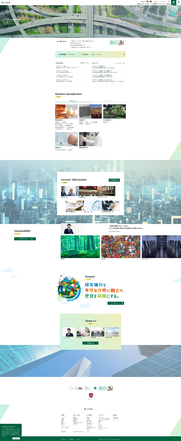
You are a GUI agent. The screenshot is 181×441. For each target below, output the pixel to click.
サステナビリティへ (23, 238)
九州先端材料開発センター (59, 128)
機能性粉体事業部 (58, 123)
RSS (88, 62)
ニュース (88, 431)
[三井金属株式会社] (7, 2)
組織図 (62, 422)
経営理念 (62, 418)
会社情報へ (89, 343)
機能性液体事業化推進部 (59, 127)
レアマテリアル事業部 (68, 123)
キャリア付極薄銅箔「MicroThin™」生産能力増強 (64, 76)
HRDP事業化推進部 (70, 127)
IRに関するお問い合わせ (90, 427)
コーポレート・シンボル (65, 426)
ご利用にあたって (64, 439)
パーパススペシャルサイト (77, 431)
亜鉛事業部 (81, 122)
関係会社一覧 (69, 128)
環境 (99, 422)
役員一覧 (62, 421)
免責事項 (88, 429)
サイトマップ (162, 1)
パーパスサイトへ (114, 303)
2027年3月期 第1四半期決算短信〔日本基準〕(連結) (101, 72)
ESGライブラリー (101, 429)
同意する (16, 438)
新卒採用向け (115, 417)
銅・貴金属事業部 (94, 122)
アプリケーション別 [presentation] (108, 100)
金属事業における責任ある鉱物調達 (78, 422)
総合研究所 (70, 149)
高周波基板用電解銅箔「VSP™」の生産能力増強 (64, 81)
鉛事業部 (87, 122)
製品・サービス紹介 (146, 3)
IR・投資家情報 (154, 3)
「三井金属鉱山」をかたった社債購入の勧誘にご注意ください (80, 47)
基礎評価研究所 (82, 147)
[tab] (72, 101)
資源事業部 (81, 123)
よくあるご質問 (89, 426)
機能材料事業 (58, 120)
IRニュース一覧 (118, 63)
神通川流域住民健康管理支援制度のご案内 (77, 45)
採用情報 (168, 3)
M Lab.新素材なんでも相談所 (60, 149)
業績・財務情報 (89, 421)
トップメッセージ (64, 417)
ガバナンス (100, 425)
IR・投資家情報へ (113, 180)
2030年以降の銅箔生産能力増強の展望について (64, 72)
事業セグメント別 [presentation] (73, 100)
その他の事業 (106, 120)
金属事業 (81, 120)
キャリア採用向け (115, 418)
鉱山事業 (100, 426)
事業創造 (57, 147)
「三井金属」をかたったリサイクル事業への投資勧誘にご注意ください (82, 41)
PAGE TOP (174, 438)
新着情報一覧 (82, 62)
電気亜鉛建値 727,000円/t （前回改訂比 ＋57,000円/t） (66, 67)
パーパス (178, 3)
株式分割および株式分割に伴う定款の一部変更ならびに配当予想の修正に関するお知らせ (104, 81)
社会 (99, 423)
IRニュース (88, 425)
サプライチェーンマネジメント (103, 427)
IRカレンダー (89, 422)
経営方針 (88, 417)
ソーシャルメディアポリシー (65, 428)
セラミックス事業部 (58, 125)
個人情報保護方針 (71, 439)
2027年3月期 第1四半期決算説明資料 (98, 76)
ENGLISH (156, 1)
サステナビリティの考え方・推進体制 (104, 418)
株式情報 (88, 418)
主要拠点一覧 (63, 423)
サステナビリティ (161, 3)
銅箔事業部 (57, 122)
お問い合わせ (174, 3)
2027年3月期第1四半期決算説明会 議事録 (99, 67)
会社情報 (138, 3)
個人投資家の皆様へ (90, 423)
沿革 (62, 425)
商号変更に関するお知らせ (74, 43)
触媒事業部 (64, 122)
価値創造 (100, 421)
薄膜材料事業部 (68, 125)
